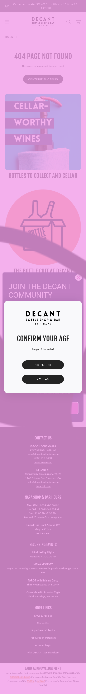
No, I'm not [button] (42, 364)
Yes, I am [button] (43, 379)
